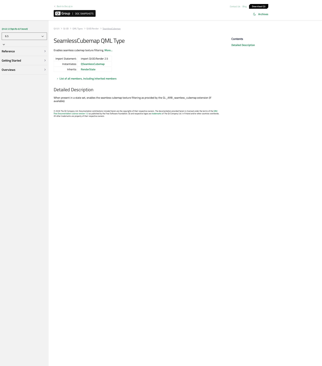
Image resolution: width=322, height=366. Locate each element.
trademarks (157, 113)
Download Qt (258, 6)
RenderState (88, 69)
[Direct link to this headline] (95, 90)
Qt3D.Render (93, 29)
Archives (263, 14)
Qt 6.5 (56, 29)
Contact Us (235, 6)
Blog (245, 6)
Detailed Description (243, 45)
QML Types (77, 29)
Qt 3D (66, 29)
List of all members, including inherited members (88, 78)
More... (108, 50)
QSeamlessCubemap (93, 64)
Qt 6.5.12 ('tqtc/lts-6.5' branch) (15, 29)
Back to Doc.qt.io (65, 6)
